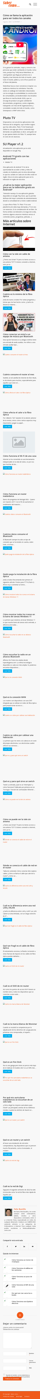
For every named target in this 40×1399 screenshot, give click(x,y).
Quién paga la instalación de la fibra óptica (20, 575)
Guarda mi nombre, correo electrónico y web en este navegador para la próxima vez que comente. (18, 1376)
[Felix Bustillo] (8, 1216)
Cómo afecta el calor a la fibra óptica (17, 413)
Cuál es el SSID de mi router (16, 986)
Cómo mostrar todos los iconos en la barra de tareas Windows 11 (19, 615)
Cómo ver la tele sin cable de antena (16, 255)
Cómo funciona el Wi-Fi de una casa (19, 456)
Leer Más (7, 268)
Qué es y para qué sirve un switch (18, 781)
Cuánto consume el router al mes (18, 374)
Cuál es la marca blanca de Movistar (20, 1024)
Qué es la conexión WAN (14, 697)
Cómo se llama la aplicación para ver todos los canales (18, 17)
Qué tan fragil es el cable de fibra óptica (18, 946)
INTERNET (17, 22)
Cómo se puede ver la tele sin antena (17, 820)
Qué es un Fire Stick (12, 1062)
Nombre (31, 1354)
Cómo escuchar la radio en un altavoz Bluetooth (17, 655)
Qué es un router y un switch (16, 1140)
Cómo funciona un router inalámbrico (14, 495)
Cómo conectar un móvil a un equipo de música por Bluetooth (18, 335)
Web (30, 1368)
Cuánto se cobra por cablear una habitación (18, 736)
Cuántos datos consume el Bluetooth (15, 535)
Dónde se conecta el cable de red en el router (20, 866)
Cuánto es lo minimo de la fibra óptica (17, 295)
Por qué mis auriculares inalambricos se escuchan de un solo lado (18, 1099)
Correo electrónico (32, 1362)
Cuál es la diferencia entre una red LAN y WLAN (19, 906)
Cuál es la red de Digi (13, 1186)
